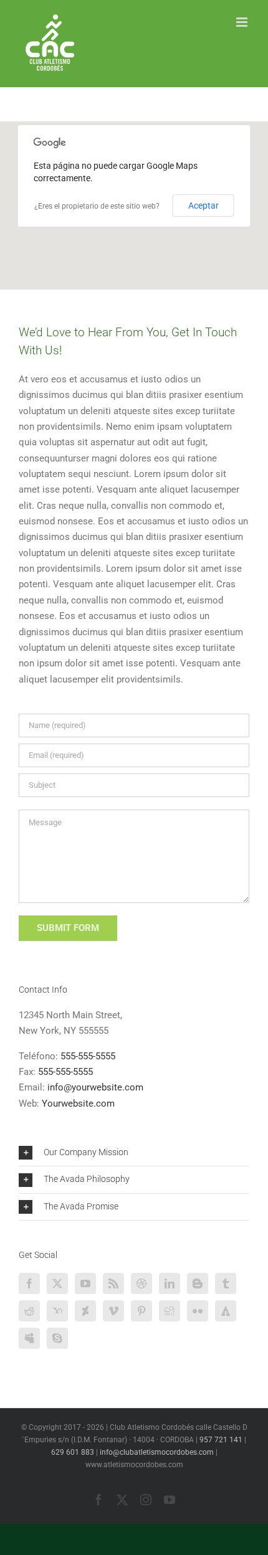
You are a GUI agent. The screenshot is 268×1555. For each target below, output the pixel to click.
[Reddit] (29, 1310)
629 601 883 (72, 1452)
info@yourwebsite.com (95, 1087)
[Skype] (57, 1338)
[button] (134, 1153)
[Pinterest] (141, 1310)
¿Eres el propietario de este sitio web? (97, 206)
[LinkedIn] (169, 1283)
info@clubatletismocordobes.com (157, 1452)
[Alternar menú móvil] (242, 22)
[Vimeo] (113, 1310)
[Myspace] (29, 1338)
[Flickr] (197, 1310)
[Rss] (113, 1283)
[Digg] (169, 1310)
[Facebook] (29, 1283)
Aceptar (203, 205)
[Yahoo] (57, 1310)
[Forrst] (225, 1310)
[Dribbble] (141, 1283)
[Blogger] (197, 1283)
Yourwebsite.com (78, 1103)
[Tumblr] (225, 1283)
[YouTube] (85, 1283)
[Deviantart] (85, 1310)
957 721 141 (220, 1439)
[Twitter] (57, 1283)
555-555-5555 (87, 1056)
